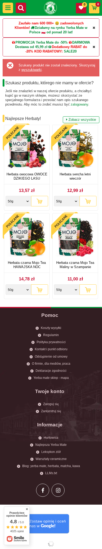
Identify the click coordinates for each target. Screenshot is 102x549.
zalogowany (79, 104)
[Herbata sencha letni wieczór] (75, 149)
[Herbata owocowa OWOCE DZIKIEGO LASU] (26, 149)
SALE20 (70, 51)
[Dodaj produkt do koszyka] (39, 201)
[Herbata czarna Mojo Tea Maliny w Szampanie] (75, 237)
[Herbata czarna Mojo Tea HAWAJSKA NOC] (26, 237)
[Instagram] (58, 490)
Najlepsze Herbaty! (50, 119)
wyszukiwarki (31, 70)
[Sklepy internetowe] (51, 543)
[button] (8, 8)
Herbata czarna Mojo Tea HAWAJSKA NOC (27, 265)
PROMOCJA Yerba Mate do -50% (41, 42)
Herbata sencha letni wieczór (75, 176)
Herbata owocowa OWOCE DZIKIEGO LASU (27, 176)
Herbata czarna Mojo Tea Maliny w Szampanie (75, 265)
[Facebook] (42, 490)
